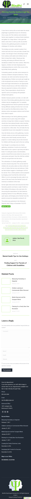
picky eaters (24, 227)
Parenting (6, 221)
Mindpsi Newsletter (16, 219)
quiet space (8, 229)
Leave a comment (25, 223)
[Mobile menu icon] (27, 4)
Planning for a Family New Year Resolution (20, 307)
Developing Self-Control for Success (11, 449)
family (24, 225)
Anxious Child (18, 213)
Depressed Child (18, 215)
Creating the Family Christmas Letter (11, 443)
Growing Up (14, 217)
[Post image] (6, 281)
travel (21, 229)
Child (13, 215)
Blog (10, 215)
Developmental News (6, 217)
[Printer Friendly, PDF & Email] (6, 207)
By (6, 223)
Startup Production (18, 497)
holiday (13, 227)
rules (18, 229)
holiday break (18, 227)
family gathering (7, 227)
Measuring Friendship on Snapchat (19, 280)
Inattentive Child (8, 219)
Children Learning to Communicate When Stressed (20, 289)
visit (24, 229)
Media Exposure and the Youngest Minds (18, 298)
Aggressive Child (11, 213)
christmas (10, 225)
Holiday (19, 217)
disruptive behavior (17, 225)
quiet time (13, 229)
